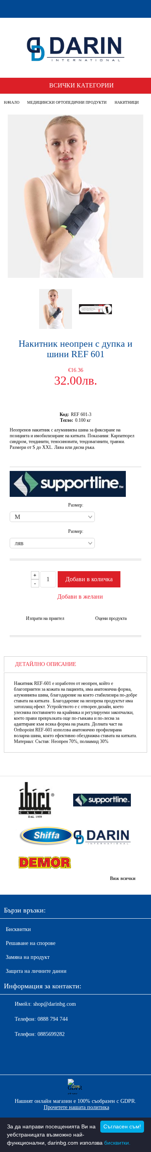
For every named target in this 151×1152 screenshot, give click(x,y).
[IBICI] (44, 801)
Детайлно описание (45, 664)
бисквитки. (117, 1143)
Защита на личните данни (36, 971)
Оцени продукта (111, 618)
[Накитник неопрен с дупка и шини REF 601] (75, 276)
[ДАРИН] (102, 836)
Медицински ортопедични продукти (66, 102)
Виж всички (123, 878)
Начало (11, 102)
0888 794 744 (53, 1019)
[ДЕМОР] (44, 863)
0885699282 (51, 1034)
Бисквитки (18, 929)
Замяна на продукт (28, 957)
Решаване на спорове (30, 943)
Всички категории (81, 85)
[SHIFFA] (44, 836)
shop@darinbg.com (54, 1004)
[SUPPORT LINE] (102, 801)
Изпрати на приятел (45, 618)
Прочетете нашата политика (76, 1107)
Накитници (127, 102)
